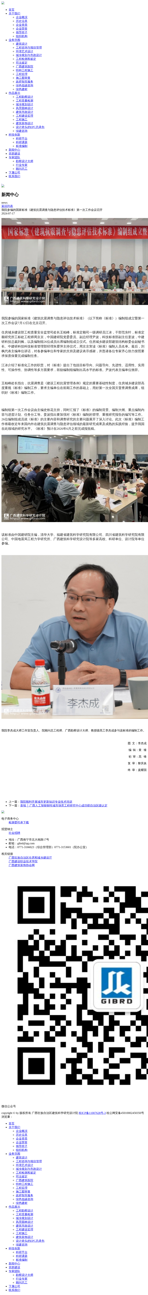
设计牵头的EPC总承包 (30, 127)
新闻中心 (14, 149)
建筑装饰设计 (24, 123)
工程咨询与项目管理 (29, 47)
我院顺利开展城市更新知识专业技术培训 (46, 801)
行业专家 (21, 164)
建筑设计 (21, 43)
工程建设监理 (24, 115)
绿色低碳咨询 (24, 85)
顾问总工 (21, 168)
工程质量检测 (24, 100)
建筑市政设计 (24, 111)
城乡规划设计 (24, 104)
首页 (11, 9)
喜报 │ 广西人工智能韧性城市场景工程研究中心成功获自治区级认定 (63, 805)
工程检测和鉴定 (26, 58)
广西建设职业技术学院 (23, 861)
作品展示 (14, 92)
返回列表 (7, 206)
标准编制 (21, 146)
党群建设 (14, 153)
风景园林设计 (24, 108)
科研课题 (21, 142)
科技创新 (14, 134)
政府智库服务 (24, 81)
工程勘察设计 (24, 96)
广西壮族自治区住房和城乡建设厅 (30, 857)
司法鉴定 (21, 62)
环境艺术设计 (24, 51)
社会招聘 (14, 832)
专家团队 (14, 157)
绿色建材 (21, 89)
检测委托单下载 (19, 822)
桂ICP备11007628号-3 (92, 1112)
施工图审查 (23, 77)
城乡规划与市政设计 (29, 55)
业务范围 (14, 39)
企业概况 (21, 17)
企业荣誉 (21, 28)
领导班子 (21, 32)
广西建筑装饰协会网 (22, 865)
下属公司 (14, 172)
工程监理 (21, 74)
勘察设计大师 (24, 161)
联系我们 (14, 176)
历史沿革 (21, 21)
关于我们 (14, 13)
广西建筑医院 (24, 66)
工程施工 (21, 119)
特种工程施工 (24, 70)
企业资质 (21, 24)
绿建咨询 (21, 130)
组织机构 (21, 36)
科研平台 (21, 138)
